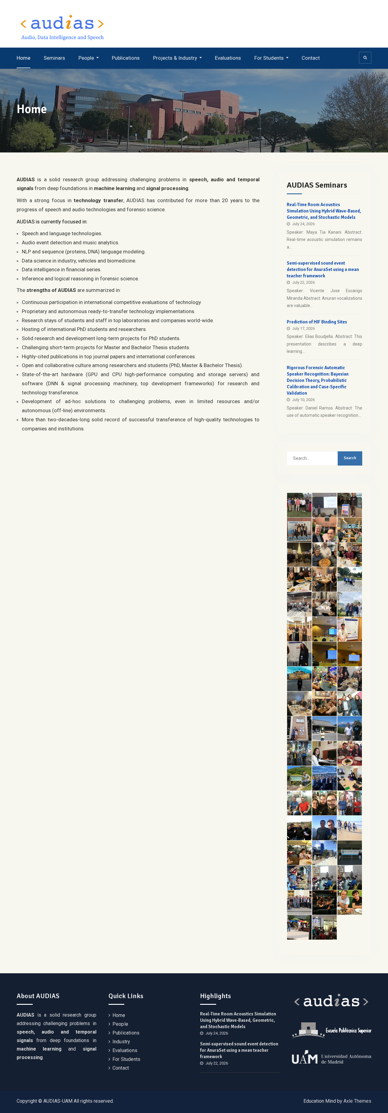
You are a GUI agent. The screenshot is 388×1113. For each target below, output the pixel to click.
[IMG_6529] (349, 505)
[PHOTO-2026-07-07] (324, 505)
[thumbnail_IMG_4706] (324, 703)
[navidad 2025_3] (349, 555)
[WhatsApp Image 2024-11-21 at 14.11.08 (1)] (324, 629)
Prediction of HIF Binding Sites (317, 322)
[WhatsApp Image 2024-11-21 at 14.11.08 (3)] (324, 654)
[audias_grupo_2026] (299, 505)
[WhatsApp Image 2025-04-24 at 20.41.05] (349, 579)
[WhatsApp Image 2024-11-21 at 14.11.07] (349, 604)
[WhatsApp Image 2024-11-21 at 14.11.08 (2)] (349, 629)
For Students (269, 58)
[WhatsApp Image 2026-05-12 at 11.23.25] (324, 530)
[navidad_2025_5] (299, 579)
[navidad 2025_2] (324, 555)
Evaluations (228, 58)
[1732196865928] (299, 679)
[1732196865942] (299, 654)
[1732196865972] (324, 679)
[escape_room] (299, 604)
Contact (311, 58)
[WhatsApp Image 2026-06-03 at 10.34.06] (299, 530)
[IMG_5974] (324, 579)
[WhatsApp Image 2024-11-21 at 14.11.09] (349, 654)
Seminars (54, 58)
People (86, 58)
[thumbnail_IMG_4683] (349, 679)
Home (23, 58)
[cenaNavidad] (324, 604)
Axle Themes (357, 1101)
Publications (126, 58)
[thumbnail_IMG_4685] (299, 703)
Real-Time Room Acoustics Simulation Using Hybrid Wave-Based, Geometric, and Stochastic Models (324, 211)
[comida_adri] (349, 530)
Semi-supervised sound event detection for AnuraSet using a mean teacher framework (323, 269)
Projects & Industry (175, 58)
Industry (121, 1041)
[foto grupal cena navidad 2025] (299, 555)
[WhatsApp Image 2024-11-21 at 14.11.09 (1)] (299, 629)
